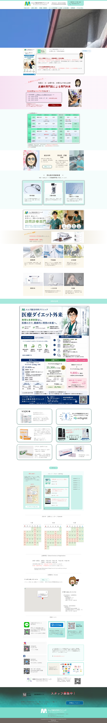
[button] (27, 8)
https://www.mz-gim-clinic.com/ (57, 716)
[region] (32, 193)
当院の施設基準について (59, 656)
